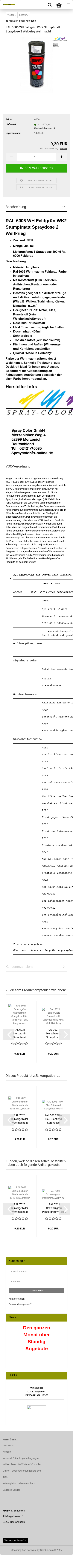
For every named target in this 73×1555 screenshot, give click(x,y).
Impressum (9, 1445)
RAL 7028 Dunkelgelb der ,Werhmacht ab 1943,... (19, 1119)
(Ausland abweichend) (44, 128)
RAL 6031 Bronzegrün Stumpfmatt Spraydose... (19, 1033)
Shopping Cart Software (23, 1550)
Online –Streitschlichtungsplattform (22, 1470)
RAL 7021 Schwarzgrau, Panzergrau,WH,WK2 (54, 1208)
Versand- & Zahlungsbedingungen (21, 1458)
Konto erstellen (17, 1298)
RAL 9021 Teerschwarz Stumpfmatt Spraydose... (53, 1033)
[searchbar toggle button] (49, 4)
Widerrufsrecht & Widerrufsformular (22, 1464)
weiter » (11, 15)
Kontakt (7, 1451)
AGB (5, 1477)
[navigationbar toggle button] (68, 4)
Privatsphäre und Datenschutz (19, 1483)
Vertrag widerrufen (15, 1540)
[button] (11, 157)
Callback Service (11, 1489)
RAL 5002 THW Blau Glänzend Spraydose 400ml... (53, 1119)
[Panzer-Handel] (7, 4)
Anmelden (36, 1290)
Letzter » (23, 15)
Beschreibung (16, 207)
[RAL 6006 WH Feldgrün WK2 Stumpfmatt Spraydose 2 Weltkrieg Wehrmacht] (37, 65)
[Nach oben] (62, 1549)
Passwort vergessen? (20, 1304)
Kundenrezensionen (20, 967)
